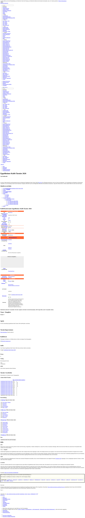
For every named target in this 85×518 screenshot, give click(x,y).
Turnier (9, 220)
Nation (4, 268)
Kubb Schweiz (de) (6, 59)
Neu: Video (5, 24)
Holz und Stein (5, 412)
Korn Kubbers (5, 406)
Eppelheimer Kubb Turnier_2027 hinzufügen (8, 439)
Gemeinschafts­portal (6, 37)
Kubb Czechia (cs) (6, 44)
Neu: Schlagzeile (6, 25)
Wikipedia (10, 248)
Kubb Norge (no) (6, 57)
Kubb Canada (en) (6, 43)
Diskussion (5, 167)
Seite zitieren (5, 69)
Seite (4, 166)
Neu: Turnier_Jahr (6, 20)
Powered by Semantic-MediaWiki (9, 516)
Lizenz (4, 79)
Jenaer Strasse (5, 426)
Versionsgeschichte (6, 170)
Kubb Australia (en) (6, 41)
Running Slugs (5, 428)
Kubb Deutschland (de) (7, 46)
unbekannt (10, 277)
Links (4, 36)
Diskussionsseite (6, 82)
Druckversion (5, 66)
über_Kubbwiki (6, 74)
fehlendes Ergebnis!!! (7, 33)
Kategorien (2, 495)
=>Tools (4, 14)
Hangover (4, 413)
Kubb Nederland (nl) (6, 55)
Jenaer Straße (5, 422)
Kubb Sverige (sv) (6, 58)
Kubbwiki (4, 6)
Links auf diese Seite (6, 63)
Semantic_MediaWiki (7, 78)
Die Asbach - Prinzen (7, 402)
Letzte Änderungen (6, 34)
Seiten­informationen (6, 68)
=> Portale (5, 39)
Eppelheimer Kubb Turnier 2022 (7, 390)
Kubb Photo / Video (6, 31)
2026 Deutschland (6, 503)
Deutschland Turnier (6, 499)
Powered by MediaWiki (7, 515)
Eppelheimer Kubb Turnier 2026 (10, 349)
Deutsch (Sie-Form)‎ (6, 81)
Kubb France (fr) (6, 49)
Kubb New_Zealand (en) (7, 56)
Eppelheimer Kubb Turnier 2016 (7, 382)
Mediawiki (5, 77)
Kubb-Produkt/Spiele (7, 16)
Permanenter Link (6, 67)
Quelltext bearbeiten (6, 169)
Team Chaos (5, 427)
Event (4, 501)
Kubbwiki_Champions (7, 10)
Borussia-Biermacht (11, 276)
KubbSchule (5, 18)
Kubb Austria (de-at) (6, 40)
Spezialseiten (5, 65)
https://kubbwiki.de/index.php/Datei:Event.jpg (56, 487)
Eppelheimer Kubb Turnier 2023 (7, 391)
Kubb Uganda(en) (6, 60)
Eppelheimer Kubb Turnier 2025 (7, 393)
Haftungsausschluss (6, 76)
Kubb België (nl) (6, 42)
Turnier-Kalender (6, 8)
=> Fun (4, 26)
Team (4, 12)
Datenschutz (5, 75)
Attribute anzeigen (6, 70)
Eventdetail (5, 504)
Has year (14, 379)
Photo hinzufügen (3, 332)
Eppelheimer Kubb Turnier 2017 (7, 383)
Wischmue (5, 403)
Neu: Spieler (5, 23)
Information (4, 239)
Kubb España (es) (6, 48)
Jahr (4, 217)
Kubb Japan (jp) (6, 54)
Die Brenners (5, 432)
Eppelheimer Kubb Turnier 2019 (7, 386)
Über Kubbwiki (6, 511)
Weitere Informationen (62, 0)
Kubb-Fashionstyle (6, 29)
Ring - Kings (5, 407)
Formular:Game (58, 458)
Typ (4, 220)
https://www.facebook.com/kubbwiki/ (11, 472)
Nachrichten (5, 11)
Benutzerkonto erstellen (7, 84)
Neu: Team (5, 105)
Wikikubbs (5, 30)
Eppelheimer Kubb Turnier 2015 (7, 381)
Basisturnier (5, 505)
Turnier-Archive (6, 9)
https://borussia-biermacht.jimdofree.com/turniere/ (13, 285)
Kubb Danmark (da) (6, 45)
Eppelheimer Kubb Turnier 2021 (7, 388)
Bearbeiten (5, 168)
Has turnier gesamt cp (20, 379)
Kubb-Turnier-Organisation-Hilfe (9, 17)
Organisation (4, 276)
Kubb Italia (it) (5, 52)
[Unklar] (9, 281)
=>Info (4, 71)
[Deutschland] (12, 237)
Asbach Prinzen (5, 429)
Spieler (4, 13)
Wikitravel (10, 247)
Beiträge (4, 83)
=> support (5, 32)
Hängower (5, 404)
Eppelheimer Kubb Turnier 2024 (7, 392)
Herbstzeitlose (5, 423)
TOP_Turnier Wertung (4, 224)
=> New (4, 19)
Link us (4, 35)
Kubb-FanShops (6, 28)
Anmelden (5, 85)
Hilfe (4, 38)
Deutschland (5, 500)
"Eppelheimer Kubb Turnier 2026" (16, 294)
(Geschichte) (5, 214)
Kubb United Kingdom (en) (8, 50)
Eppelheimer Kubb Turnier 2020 (7, 387)
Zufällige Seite (5, 27)
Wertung (4, 222)
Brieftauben (5, 424)
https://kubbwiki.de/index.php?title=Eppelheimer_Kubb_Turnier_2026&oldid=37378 (22, 493)
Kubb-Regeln (5, 15)
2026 (9, 217)
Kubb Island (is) (6, 53)
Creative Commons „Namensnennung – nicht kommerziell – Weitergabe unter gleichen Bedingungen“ (36, 509)
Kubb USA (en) (6, 61)
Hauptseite (5, 7)
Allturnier (4, 502)
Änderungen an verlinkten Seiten (9, 64)
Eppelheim (10, 239)
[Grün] (9, 227)
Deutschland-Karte (11, 271)
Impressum (5, 72)
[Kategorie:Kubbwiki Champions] (5, 341)
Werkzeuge (5, 62)
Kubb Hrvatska (5, 51)
